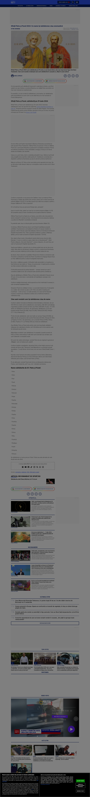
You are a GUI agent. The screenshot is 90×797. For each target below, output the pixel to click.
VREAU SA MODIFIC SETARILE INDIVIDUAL (80, 785)
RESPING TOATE (80, 791)
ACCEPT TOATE (80, 780)
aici (32, 789)
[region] (45, 785)
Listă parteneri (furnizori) (45, 784)
